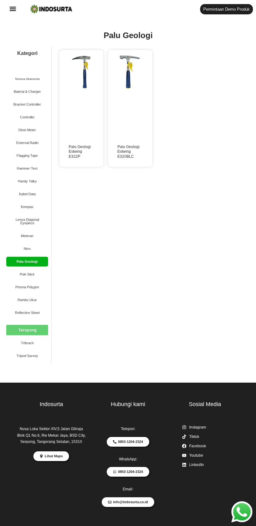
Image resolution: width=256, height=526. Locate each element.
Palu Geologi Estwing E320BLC (128, 152)
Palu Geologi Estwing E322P (80, 152)
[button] (13, 9)
